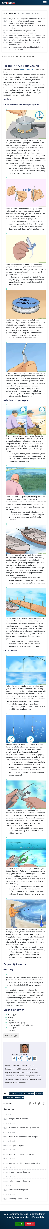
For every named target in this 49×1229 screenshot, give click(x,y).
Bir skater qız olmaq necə (18, 1190)
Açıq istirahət (29, 1093)
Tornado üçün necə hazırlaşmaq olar (23, 33)
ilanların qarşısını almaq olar (20, 1181)
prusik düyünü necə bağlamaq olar (22, 30)
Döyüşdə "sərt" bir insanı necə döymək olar (25, 1163)
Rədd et (30, 1224)
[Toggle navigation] (44, 2)
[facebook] (14, 1058)
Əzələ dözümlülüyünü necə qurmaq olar (24, 1128)
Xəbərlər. (9, 1109)
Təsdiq (19, 1224)
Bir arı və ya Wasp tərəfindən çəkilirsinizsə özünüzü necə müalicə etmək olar (25, 22)
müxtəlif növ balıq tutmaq (14, 1097)
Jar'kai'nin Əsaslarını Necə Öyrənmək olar (24, 40)
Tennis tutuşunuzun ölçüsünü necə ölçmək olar (27, 38)
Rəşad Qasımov (26, 69)
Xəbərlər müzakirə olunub (29, 14)
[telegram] (19, 1058)
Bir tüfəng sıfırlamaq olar (18, 1199)
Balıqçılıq (39, 1093)
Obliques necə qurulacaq (18, 1119)
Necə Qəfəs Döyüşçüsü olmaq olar (22, 1154)
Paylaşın (8, 1036)
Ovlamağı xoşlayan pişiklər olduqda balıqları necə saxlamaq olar (26, 48)
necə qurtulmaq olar (16, 1145)
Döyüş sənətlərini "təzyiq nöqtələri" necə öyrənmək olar (24, 43)
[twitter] (29, 1058)
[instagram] (24, 1058)
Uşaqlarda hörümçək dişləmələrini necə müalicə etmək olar (27, 27)
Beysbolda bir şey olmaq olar (20, 1172)
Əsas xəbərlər (9, 14)
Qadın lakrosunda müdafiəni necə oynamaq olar (27, 35)
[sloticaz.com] (8, 2)
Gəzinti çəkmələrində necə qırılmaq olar (24, 1136)
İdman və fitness (15, 1093)
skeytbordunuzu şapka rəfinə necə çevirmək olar (27, 19)
